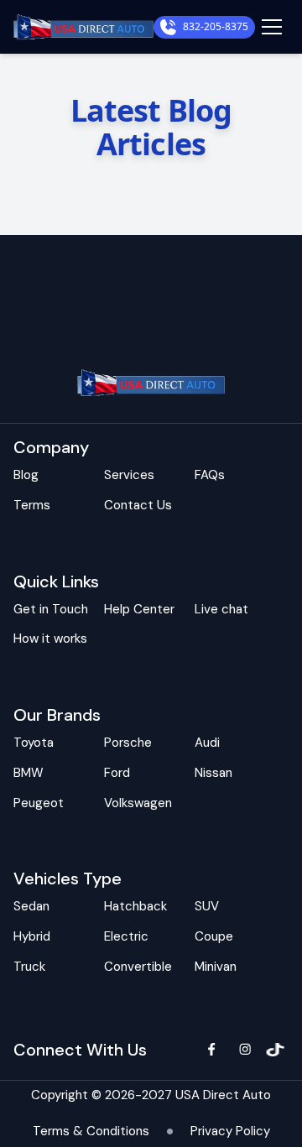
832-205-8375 (215, 27)
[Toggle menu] (272, 27)
